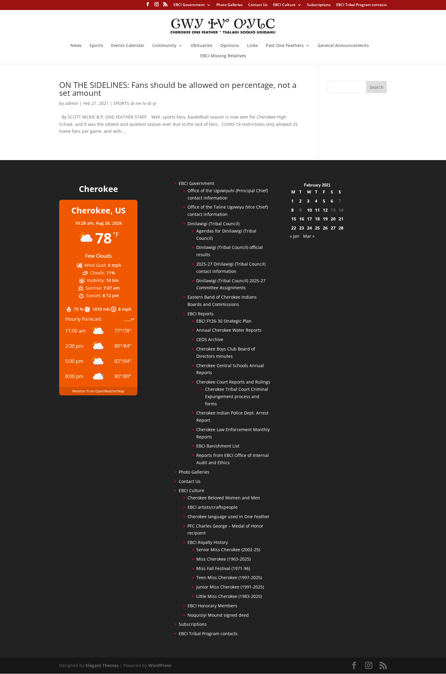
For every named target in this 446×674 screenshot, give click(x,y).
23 (301, 228)
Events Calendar (127, 45)
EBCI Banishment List (217, 446)
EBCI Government (189, 5)
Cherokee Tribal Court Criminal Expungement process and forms (236, 396)
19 (325, 219)
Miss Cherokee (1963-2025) (223, 559)
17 (309, 219)
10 (309, 210)
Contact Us (258, 5)
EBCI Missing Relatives (223, 56)
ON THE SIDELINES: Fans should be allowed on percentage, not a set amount (177, 88)
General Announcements (343, 45)
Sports (96, 45)
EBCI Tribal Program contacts (361, 5)
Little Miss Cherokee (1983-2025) (229, 596)
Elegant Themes (102, 665)
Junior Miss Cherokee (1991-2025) (230, 587)
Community (164, 45)
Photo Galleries (229, 5)
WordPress (159, 665)
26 (325, 228)
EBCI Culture (284, 5)
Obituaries (201, 45)
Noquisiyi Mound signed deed (218, 615)
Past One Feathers (285, 45)
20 (333, 219)
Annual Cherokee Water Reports (229, 330)
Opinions (229, 45)
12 (325, 210)
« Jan (294, 236)
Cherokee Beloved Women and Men (224, 498)
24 (309, 228)
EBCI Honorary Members (212, 606)
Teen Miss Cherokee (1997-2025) (229, 577)
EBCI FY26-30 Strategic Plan (224, 321)
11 (317, 210)
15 (293, 219)
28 (341, 228)
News (76, 45)
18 (317, 219)
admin (71, 103)
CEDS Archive (209, 339)
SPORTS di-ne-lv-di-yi (134, 103)
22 (293, 228)
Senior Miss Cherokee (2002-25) (228, 549)
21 (341, 219)
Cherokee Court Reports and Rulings (233, 382)
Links (252, 45)
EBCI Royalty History (208, 542)
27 (333, 228)
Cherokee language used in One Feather (228, 516)
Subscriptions (319, 5)
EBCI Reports (201, 314)
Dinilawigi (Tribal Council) (213, 223)
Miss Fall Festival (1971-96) (223, 568)
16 (301, 219)
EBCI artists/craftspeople (213, 507)
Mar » (309, 236)
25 (317, 228)
